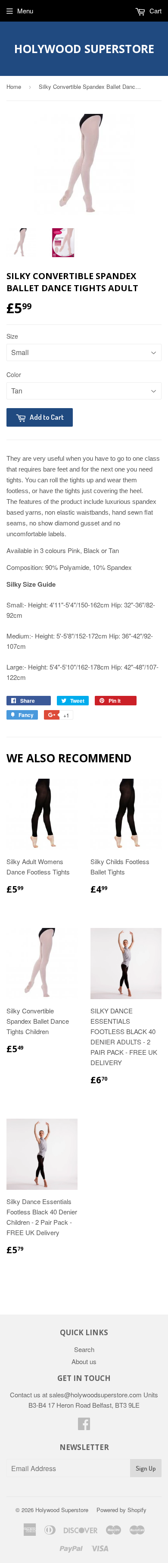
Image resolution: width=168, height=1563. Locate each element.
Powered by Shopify (121, 1510)
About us (84, 1361)
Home (13, 86)
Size (12, 336)
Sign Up (146, 1468)
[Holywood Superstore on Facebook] (84, 1426)
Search (84, 1349)
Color (13, 374)
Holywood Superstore (84, 49)
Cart (155, 10)
